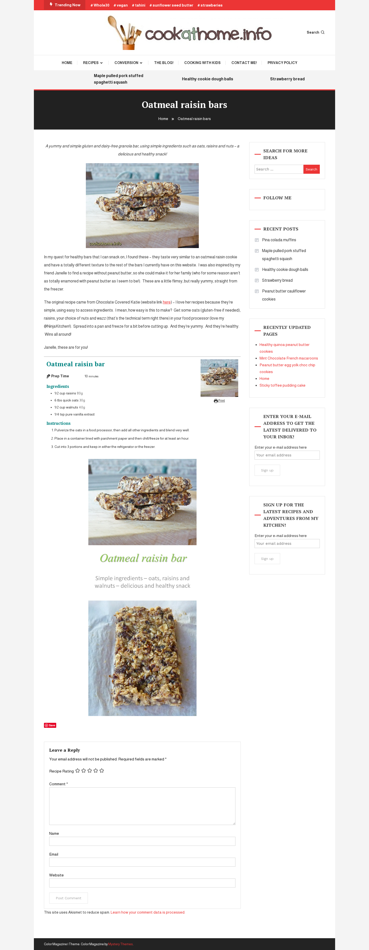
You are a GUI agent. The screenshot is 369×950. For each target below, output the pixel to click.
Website (56, 875)
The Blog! (163, 63)
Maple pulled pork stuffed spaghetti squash (109, 79)
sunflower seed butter (173, 5)
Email (53, 854)
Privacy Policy (282, 63)
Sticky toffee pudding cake (282, 385)
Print (221, 400)
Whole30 (101, 5)
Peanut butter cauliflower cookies (284, 295)
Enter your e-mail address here (281, 447)
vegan (122, 5)
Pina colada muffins (279, 240)
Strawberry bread (277, 79)
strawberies (212, 5)
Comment (58, 784)
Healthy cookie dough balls (197, 79)
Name (54, 833)
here (167, 302)
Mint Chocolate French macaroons (289, 358)
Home (67, 63)
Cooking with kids (202, 63)
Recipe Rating (61, 771)
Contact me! (244, 63)
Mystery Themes (120, 944)
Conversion (126, 63)
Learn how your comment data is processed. (148, 912)
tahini (140, 5)
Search (313, 32)
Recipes (91, 63)
